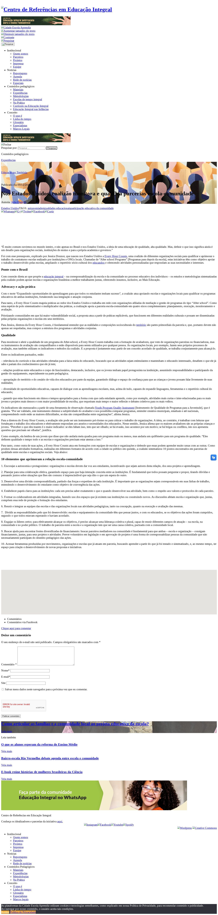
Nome (5, 670)
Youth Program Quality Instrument (115, 407)
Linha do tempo (22, 119)
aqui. (60, 821)
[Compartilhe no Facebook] (38, 211)
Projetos (17, 60)
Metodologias (21, 96)
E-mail (5, 676)
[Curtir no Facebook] (109, 223)
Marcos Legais (21, 128)
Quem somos (20, 53)
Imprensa (18, 63)
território (141, 324)
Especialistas (20, 125)
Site (3, 682)
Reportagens (20, 73)
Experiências (20, 92)
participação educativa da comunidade (92, 208)
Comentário (9, 664)
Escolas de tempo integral (27, 99)
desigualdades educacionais (55, 208)
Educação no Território (14, 172)
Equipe (17, 66)
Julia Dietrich (18, 202)
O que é (17, 115)
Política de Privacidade (23, 912)
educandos (99, 262)
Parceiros (18, 56)
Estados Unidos (10, 208)
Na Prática (19, 102)
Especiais (18, 83)
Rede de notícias (22, 79)
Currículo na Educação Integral (30, 105)
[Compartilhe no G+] (18, 211)
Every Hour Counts (116, 256)
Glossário (18, 122)
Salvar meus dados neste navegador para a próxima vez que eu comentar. (46, 689)
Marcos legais (20, 899)
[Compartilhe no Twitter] (26, 211)
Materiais (18, 89)
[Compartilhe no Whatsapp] (8, 211)
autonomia (34, 208)
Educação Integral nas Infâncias (31, 109)
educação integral (53, 276)
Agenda (17, 76)
